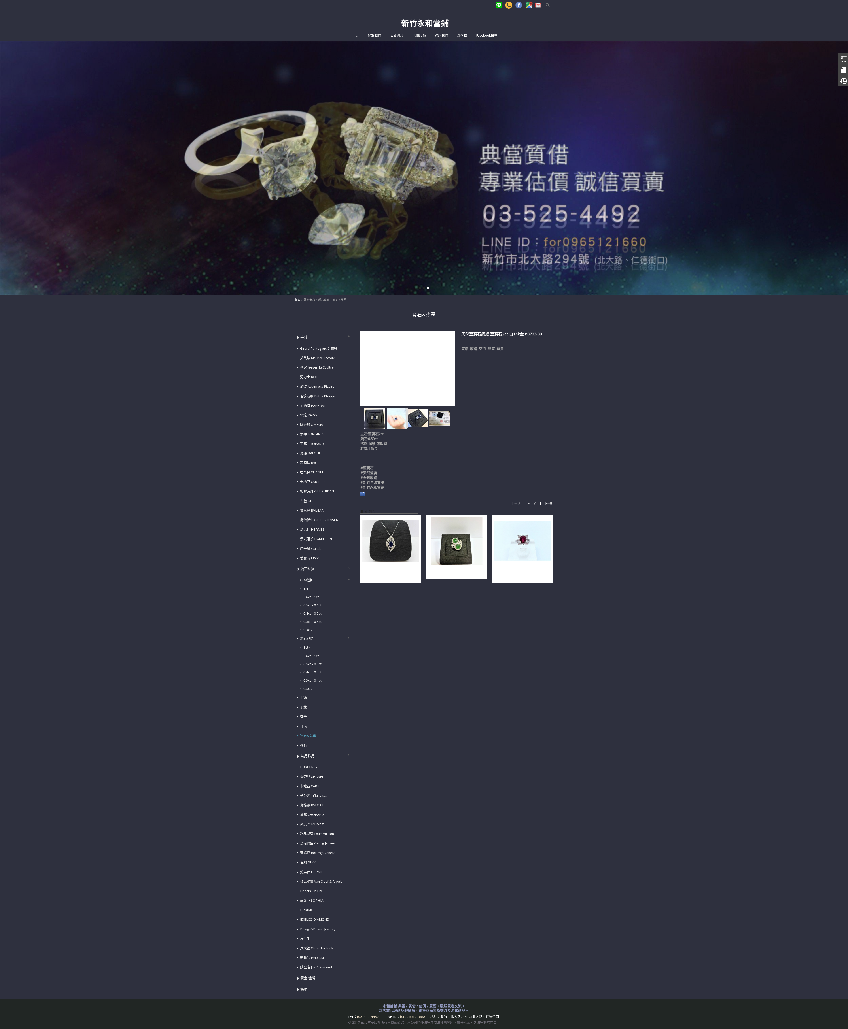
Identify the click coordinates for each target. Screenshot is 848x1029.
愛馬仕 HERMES (311, 529)
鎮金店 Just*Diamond (315, 967)
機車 (303, 989)
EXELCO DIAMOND (314, 919)
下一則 (548, 503)
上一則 (516, 503)
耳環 (303, 726)
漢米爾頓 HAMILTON (315, 539)
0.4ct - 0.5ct (312, 613)
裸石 (303, 745)
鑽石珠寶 (324, 300)
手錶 (303, 337)
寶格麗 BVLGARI (312, 510)
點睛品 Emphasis (312, 957)
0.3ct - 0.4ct (312, 621)
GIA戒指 (305, 580)
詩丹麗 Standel (310, 548)
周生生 (304, 938)
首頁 (298, 300)
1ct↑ (306, 588)
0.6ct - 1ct (311, 597)
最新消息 (309, 300)
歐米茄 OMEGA (311, 424)
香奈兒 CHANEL (311, 472)
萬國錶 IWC (308, 462)
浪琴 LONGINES (311, 434)
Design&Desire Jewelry (317, 929)
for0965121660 (412, 1016)
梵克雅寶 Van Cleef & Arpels (320, 881)
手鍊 (303, 697)
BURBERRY (308, 767)
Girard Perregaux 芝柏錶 (318, 348)
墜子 (303, 716)
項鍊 (303, 707)
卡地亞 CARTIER (312, 481)
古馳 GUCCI (308, 501)
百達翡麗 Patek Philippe (317, 396)
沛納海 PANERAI (312, 405)
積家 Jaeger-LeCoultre (316, 367)
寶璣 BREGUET (311, 453)
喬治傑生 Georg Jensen (317, 843)
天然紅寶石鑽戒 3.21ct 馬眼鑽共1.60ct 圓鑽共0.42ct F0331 (518, 572)
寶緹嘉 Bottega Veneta (317, 852)
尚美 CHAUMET (311, 824)
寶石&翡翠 (339, 300)
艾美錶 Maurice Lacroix (317, 358)
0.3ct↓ (308, 630)
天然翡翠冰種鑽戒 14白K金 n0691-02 (456, 571)
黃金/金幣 (308, 978)
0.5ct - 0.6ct (312, 605)
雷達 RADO (308, 415)
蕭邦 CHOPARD (311, 443)
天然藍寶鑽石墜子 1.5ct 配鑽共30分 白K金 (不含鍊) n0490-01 (388, 572)
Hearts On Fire (311, 891)
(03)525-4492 (368, 1016)
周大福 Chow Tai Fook (316, 948)
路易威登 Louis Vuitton (316, 833)
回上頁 (532, 503)
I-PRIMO (306, 910)
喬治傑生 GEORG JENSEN (318, 520)
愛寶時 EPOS (309, 558)
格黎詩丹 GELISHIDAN (316, 491)
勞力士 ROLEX (310, 377)
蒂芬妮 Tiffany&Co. (313, 795)
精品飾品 (307, 756)
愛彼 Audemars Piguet (316, 386)
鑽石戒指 (306, 638)
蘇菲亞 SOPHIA (311, 900)
